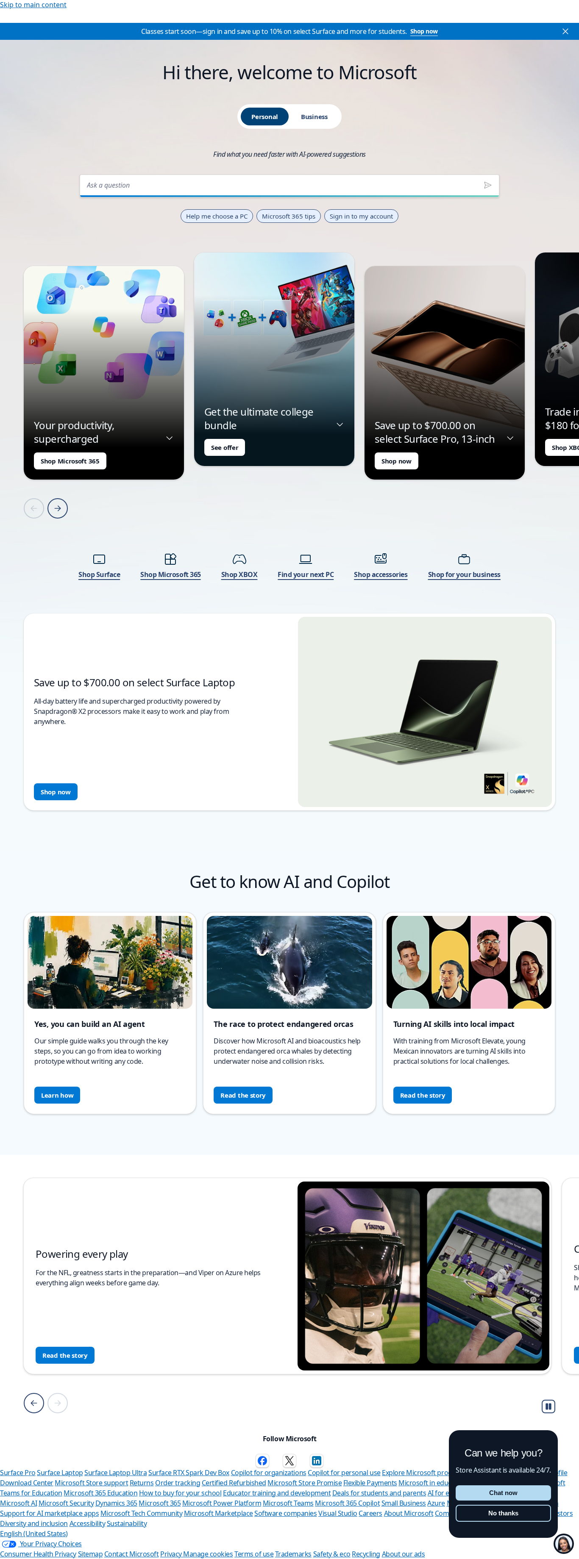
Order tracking (177, 1482)
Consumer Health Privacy (38, 1554)
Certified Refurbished (234, 1482)
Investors (559, 1513)
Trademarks (293, 1554)
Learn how (57, 1095)
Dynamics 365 (116, 1503)
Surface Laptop (60, 1472)
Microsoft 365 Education (100, 1493)
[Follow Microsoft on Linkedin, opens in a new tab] (316, 1460)
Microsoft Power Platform (221, 1503)
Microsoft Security (66, 1503)
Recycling (366, 1554)
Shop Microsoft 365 (70, 461)
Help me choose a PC (217, 216)
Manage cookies (208, 1554)
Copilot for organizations (268, 1472)
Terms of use (253, 1554)
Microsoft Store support (91, 1482)
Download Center (26, 1482)
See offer (224, 447)
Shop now (424, 31)
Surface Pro (18, 1472)
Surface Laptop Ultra (115, 1472)
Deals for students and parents (379, 1493)
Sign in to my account (361, 216)
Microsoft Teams (288, 1503)
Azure (436, 1503)
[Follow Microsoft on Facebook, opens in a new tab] (262, 1460)
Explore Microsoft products (423, 1472)
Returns (142, 1482)
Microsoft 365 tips (288, 216)
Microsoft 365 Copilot (347, 1503)
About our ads (403, 1554)
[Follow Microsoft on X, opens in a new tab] (289, 1460)
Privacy (171, 1554)
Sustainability (127, 1523)
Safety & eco (332, 1554)
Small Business (403, 1503)
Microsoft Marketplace (218, 1513)
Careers (370, 1513)
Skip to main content (33, 4)
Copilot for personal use (344, 1472)
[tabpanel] (289, 490)
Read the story (243, 1095)
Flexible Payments (370, 1482)
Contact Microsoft (131, 1554)
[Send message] (488, 185)
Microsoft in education (432, 1482)
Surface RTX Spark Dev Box (188, 1472)
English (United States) (34, 1533)
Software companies (285, 1513)
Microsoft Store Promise (304, 1482)
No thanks (503, 1513)
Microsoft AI (18, 1503)
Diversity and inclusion (34, 1523)
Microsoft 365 (160, 1503)
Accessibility (88, 1523)
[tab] (265, 116)
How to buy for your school (180, 1493)
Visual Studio (337, 1513)
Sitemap (90, 1554)
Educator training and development (277, 1493)
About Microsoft (409, 1513)
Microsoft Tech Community (141, 1513)
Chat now (503, 1492)
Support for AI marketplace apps (49, 1513)
